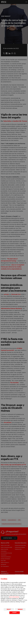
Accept (14, 612)
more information (14, 597)
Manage (20, 609)
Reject (9, 609)
